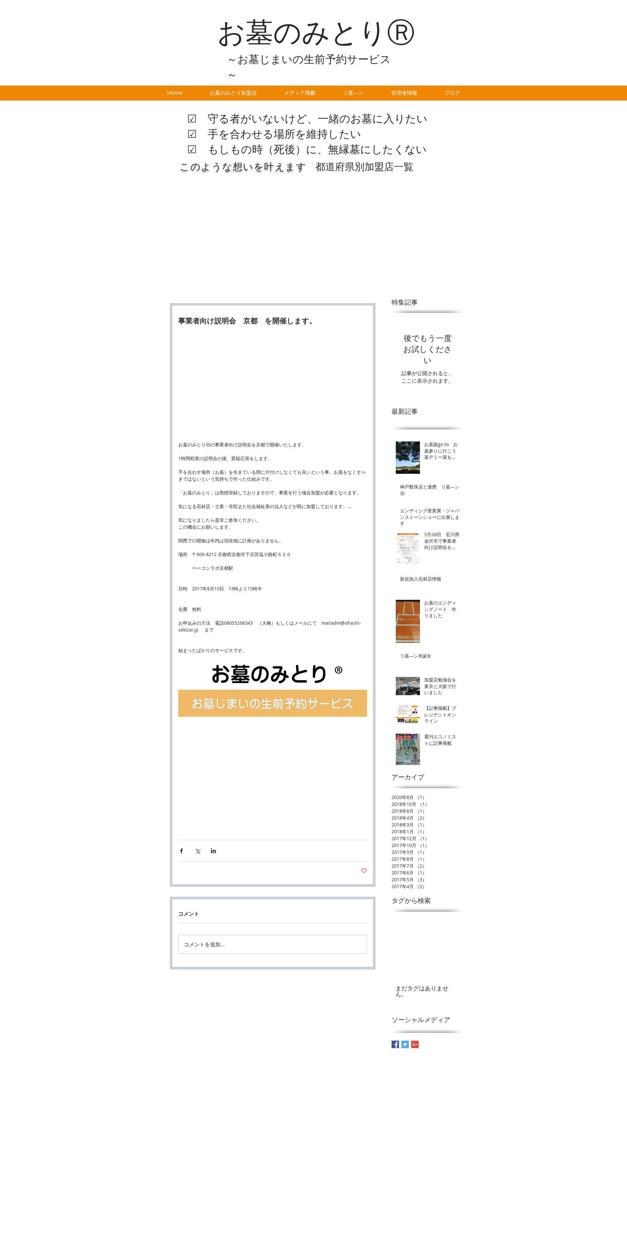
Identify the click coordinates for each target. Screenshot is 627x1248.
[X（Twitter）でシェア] (197, 851)
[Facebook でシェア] (181, 851)
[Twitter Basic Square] (405, 1044)
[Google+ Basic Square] (415, 1044)
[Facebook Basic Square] (395, 1044)
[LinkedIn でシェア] (213, 851)
